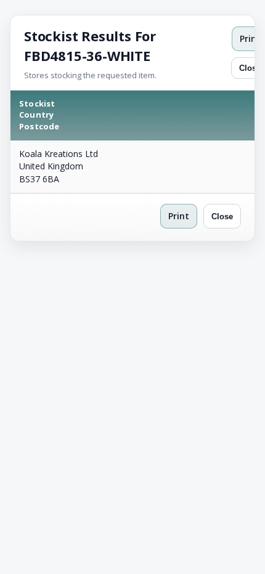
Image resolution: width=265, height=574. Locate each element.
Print (178, 216)
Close (222, 216)
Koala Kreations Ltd (58, 154)
